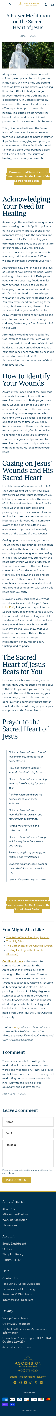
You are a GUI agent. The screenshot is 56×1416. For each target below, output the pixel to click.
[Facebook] (15, 1382)
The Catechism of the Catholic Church (29, 945)
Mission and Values (15, 1214)
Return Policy (11, 1259)
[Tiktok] (30, 1382)
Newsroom (9, 1225)
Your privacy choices (16, 1318)
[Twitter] (36, 1382)
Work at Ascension (14, 1220)
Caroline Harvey (12, 961)
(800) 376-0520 (28, 1370)
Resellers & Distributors (18, 1294)
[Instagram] (20, 1382)
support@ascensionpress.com (28, 1376)
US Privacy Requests (16, 1323)
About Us (8, 1209)
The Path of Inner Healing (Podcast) (28, 937)
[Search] (10, 4)
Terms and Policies (28, 1411)
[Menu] (3, 4)
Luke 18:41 (8, 607)
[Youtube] (25, 1382)
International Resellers (17, 1299)
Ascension (31, 1392)
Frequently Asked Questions (21, 1283)
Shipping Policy (12, 1254)
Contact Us (10, 1278)
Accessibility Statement (18, 1347)
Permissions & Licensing (18, 1289)
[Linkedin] (41, 1382)
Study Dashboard (14, 1243)
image (17, 1027)
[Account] (46, 4)
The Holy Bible (15, 941)
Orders (7, 1249)
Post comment (17, 1180)
